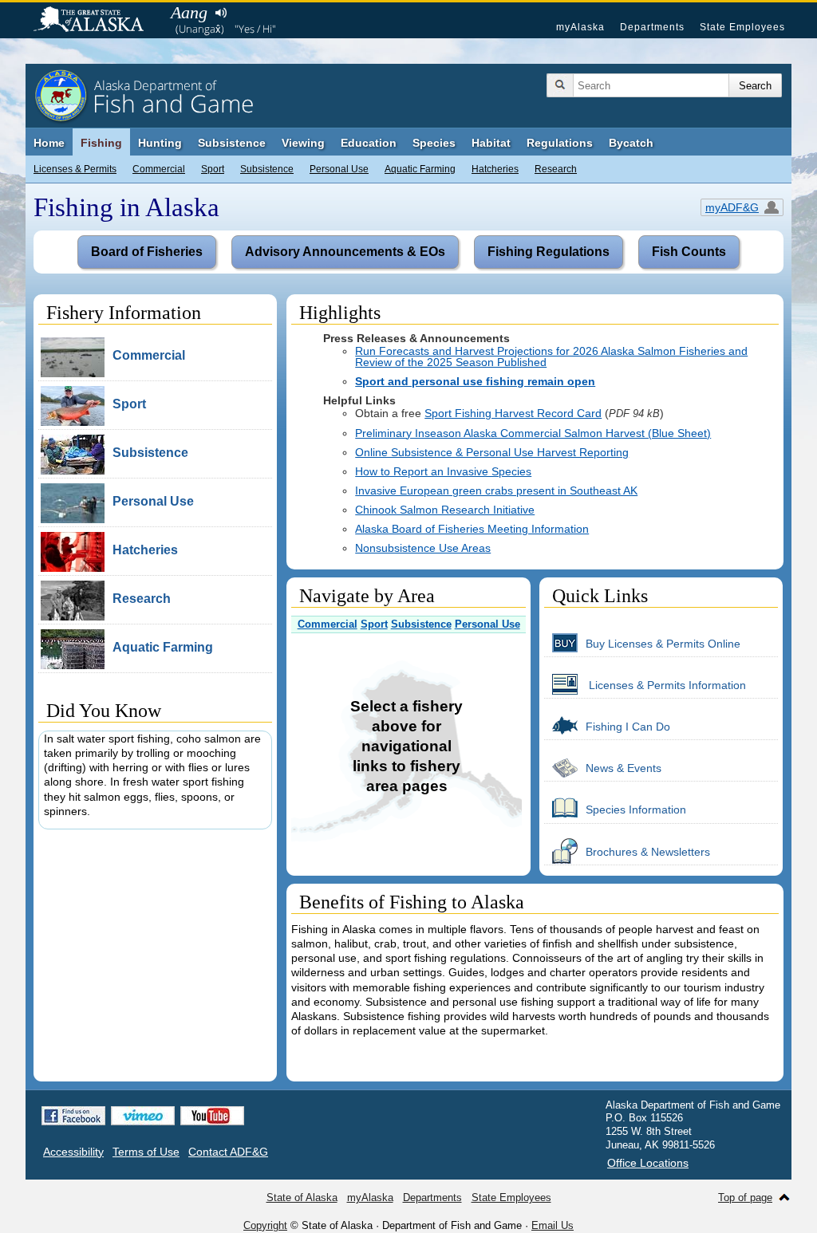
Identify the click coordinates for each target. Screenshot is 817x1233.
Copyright (265, 1225)
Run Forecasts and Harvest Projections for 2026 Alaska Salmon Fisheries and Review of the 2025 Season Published (551, 356)
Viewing (303, 142)
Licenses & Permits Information (666, 685)
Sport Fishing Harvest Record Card (513, 413)
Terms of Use (146, 1151)
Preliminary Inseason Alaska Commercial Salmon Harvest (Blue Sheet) (533, 433)
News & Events (623, 768)
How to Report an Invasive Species (443, 471)
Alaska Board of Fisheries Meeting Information (472, 528)
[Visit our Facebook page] (73, 1115)
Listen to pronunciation (221, 13)
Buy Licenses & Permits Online (663, 643)
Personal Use (339, 169)
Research (556, 169)
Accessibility (73, 1151)
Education (369, 142)
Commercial (158, 169)
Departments (652, 27)
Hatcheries (495, 169)
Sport (212, 169)
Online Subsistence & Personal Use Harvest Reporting (492, 452)
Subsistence (267, 169)
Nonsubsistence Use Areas (423, 548)
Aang (189, 12)
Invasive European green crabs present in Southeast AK (496, 490)
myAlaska (580, 27)
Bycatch (631, 142)
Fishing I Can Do (628, 726)
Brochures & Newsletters (648, 851)
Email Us (552, 1225)
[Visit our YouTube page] (212, 1115)
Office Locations (648, 1162)
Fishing (101, 142)
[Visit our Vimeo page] (143, 1115)
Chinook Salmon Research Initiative (445, 509)
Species (434, 142)
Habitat (491, 142)
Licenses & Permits (75, 169)
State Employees (742, 27)
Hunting (160, 142)
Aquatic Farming (420, 169)
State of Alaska (97, 20)
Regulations (560, 142)
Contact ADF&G (228, 1151)
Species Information (636, 809)
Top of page (745, 1197)
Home (49, 142)
